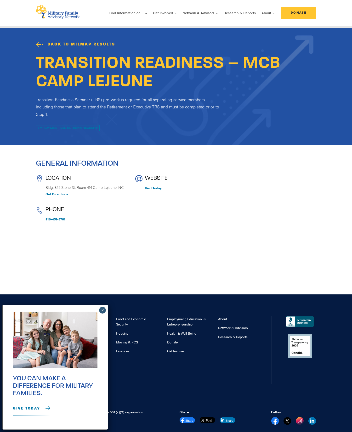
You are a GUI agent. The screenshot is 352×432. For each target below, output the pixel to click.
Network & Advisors (233, 327)
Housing (122, 333)
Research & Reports (240, 12)
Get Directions (56, 193)
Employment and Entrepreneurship (68, 128)
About (222, 318)
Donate (299, 13)
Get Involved (176, 350)
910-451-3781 (55, 219)
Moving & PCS (127, 342)
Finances (122, 350)
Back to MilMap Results (81, 44)
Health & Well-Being (181, 333)
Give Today (26, 408)
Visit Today (153, 187)
